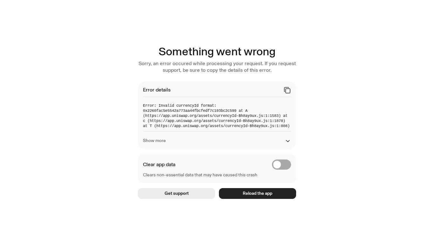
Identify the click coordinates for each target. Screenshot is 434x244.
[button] (287, 90)
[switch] (281, 164)
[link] (176, 193)
